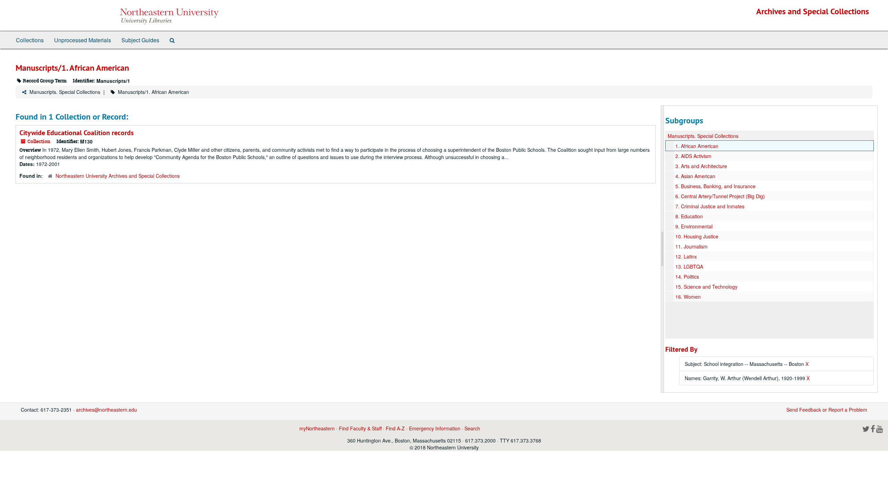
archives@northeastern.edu (106, 409)
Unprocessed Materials (82, 40)
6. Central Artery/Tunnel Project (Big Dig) (720, 196)
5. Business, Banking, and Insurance (715, 186)
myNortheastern (317, 428)
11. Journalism (691, 246)
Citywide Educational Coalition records (76, 132)
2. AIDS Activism (693, 155)
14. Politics (687, 276)
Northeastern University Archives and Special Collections (118, 175)
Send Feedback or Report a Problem (826, 409)
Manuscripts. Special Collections (64, 91)
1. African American (696, 145)
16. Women (688, 296)
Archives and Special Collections (812, 11)
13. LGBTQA (689, 266)
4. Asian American (695, 176)
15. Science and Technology (706, 286)
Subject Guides (140, 40)
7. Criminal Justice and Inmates (709, 206)
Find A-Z (395, 428)
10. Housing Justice (696, 236)
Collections (30, 40)
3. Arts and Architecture (701, 166)
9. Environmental (693, 226)
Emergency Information (434, 428)
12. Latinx (686, 256)
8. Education (689, 216)
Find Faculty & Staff (360, 428)
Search (472, 428)
